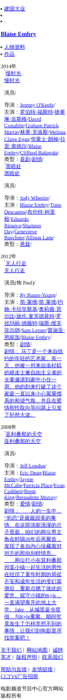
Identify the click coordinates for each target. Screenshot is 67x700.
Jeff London (32, 466)
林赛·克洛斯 (34, 132)
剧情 (37, 159)
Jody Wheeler (34, 198)
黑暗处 (12, 173)
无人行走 (14, 270)
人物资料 (14, 47)
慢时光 (12, 80)
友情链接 (42, 669)
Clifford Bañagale (39, 153)
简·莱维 (28, 302)
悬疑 (25, 244)
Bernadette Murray (36, 497)
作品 (9, 54)
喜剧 (25, 159)
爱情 (25, 504)
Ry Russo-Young (37, 295)
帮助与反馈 (14, 669)
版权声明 (26, 657)
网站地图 (37, 650)
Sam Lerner (33, 330)
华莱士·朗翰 (45, 139)
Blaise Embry (34, 205)
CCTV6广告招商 (19, 676)
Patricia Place (37, 485)
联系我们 (52, 657)
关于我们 (11, 650)
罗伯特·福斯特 (36, 112)
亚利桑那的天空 (22, 441)
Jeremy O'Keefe (37, 105)
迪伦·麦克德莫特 (35, 316)
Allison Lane (39, 237)
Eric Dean (30, 473)
